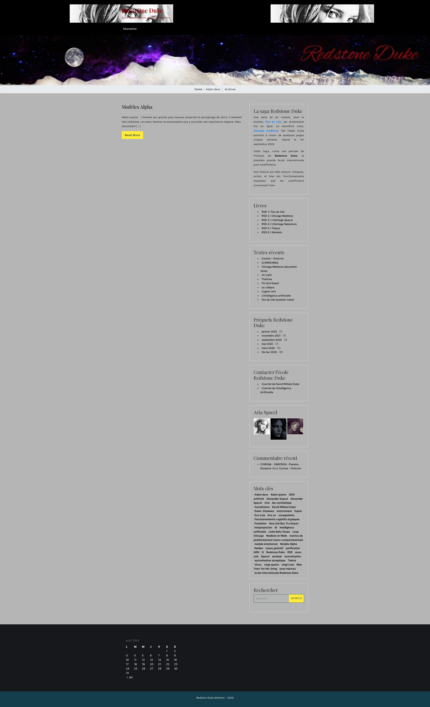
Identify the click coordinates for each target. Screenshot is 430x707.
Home (198, 89)
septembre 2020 (272, 339)
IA (276, 527)
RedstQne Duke (142, 10)
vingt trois (288, 564)
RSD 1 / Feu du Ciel (273, 211)
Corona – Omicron (273, 258)
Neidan (258, 548)
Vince (258, 564)
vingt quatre (271, 564)
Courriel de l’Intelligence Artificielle (275, 390)
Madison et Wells (276, 535)
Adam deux (261, 494)
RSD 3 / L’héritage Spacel (277, 220)
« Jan (130, 677)
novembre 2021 (271, 335)
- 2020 (229, 697)
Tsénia (292, 560)
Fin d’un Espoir (270, 283)
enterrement (284, 511)
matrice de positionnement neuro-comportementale (278, 538)
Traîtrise (267, 279)
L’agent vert (269, 291)
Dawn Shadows (264, 511)
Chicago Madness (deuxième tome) (278, 269)
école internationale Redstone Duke (276, 572)
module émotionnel (266, 544)
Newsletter (130, 28)
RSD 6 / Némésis (272, 232)
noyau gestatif (274, 548)
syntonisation (292, 556)
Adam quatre (278, 494)
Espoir (298, 511)
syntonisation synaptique (269, 560)
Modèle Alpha (288, 544)
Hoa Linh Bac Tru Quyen (283, 523)
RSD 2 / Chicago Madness (277, 215)
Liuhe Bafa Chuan (279, 531)
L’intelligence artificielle (276, 295)
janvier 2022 (269, 331)
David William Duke (284, 507)
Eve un (272, 515)
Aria (267, 502)
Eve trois (259, 515)
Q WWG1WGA (270, 262)
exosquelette (286, 515)
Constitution (262, 507)
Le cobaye (268, 287)
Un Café (267, 275)
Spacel (265, 556)
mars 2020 (268, 348)
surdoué (277, 556)
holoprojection (263, 527)
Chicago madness (266, 130)
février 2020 (269, 352)
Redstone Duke (275, 552)
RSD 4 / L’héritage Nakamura (279, 224)
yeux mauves (288, 568)
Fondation (260, 523)
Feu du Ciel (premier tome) (278, 299)
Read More (132, 135)
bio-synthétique (282, 502)
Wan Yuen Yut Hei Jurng (278, 566)
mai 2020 (267, 343)
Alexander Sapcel (277, 498)
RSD (290, 552)
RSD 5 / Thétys (271, 228)
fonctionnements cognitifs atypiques (276, 519)
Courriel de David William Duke (280, 384)
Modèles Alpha (137, 107)
